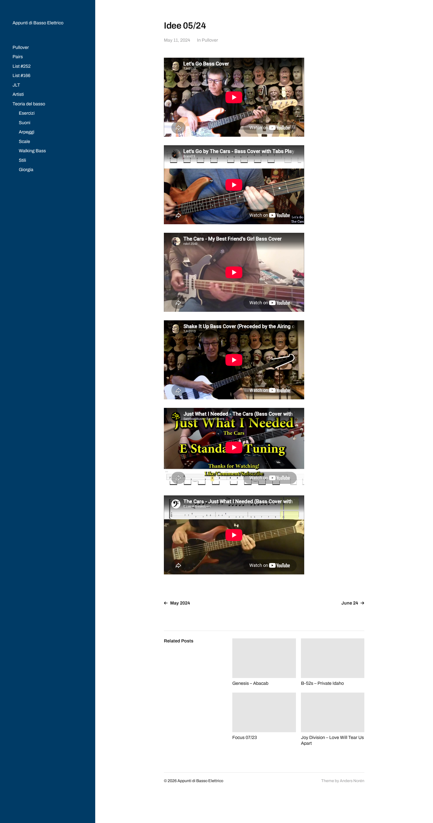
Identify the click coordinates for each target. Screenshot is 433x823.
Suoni (24, 122)
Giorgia (26, 169)
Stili (22, 160)
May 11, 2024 (177, 40)
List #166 (21, 75)
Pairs (18, 56)
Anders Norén (352, 781)
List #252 (22, 66)
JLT (16, 85)
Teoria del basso (29, 103)
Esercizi (27, 113)
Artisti (18, 94)
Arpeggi (26, 131)
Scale (24, 141)
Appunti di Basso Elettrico (38, 22)
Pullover (21, 47)
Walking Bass (32, 150)
